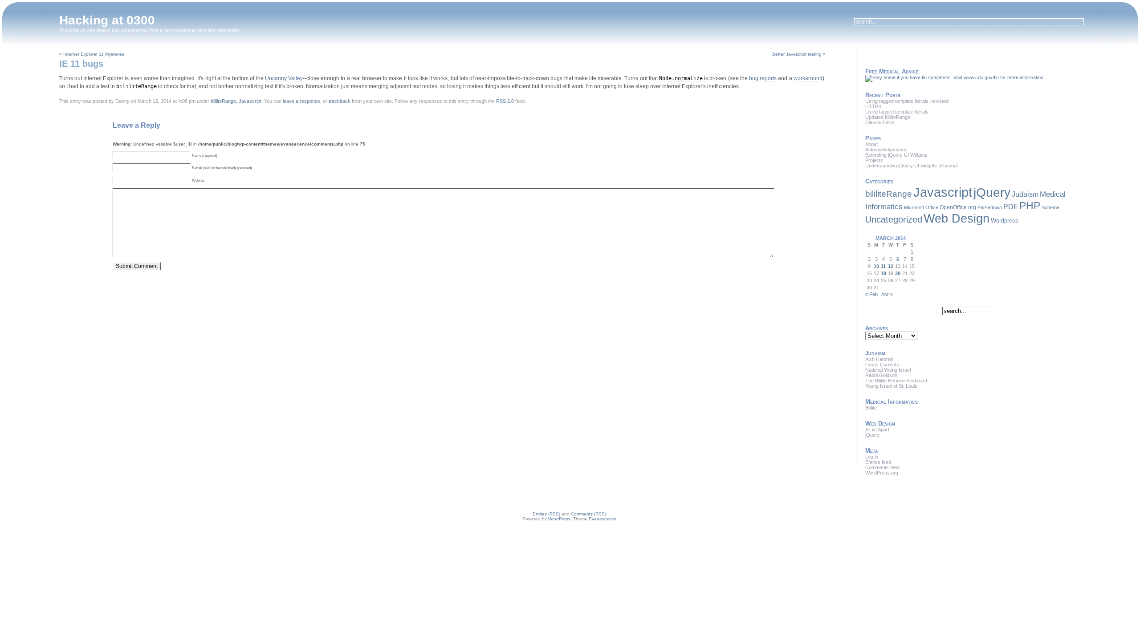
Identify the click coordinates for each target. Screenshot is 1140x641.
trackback (339, 101)
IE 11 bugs (81, 64)
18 (883, 273)
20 (897, 273)
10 (876, 266)
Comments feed (882, 467)
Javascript (250, 101)
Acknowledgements (886, 149)
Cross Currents (882, 364)
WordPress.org (881, 472)
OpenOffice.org (958, 207)
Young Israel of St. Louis (891, 386)
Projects (874, 160)
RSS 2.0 (505, 101)
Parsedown (989, 207)
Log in (871, 456)
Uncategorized (893, 219)
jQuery (991, 192)
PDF (1010, 207)
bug (753, 78)
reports (768, 78)
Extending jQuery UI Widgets (896, 155)
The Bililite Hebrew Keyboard (896, 380)
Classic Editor (880, 122)
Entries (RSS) (546, 513)
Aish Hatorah (879, 359)
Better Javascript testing (797, 54)
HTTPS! (874, 106)
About (871, 144)
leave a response (301, 101)
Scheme (1050, 207)
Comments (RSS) (588, 513)
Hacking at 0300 (107, 20)
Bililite (871, 407)
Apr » (887, 294)
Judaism (1025, 194)
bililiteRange (223, 101)
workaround (808, 78)
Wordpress (1004, 220)
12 (890, 266)
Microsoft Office (921, 207)
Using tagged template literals (896, 111)
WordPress (559, 518)
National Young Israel (888, 370)
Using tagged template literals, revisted (907, 101)
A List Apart (877, 429)
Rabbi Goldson (881, 375)
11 (883, 266)
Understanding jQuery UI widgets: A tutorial (911, 165)
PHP (1029, 205)
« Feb (871, 294)
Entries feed (878, 462)
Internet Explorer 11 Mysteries (93, 54)
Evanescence (603, 518)
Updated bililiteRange (887, 117)
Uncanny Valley (284, 78)
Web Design (956, 218)
